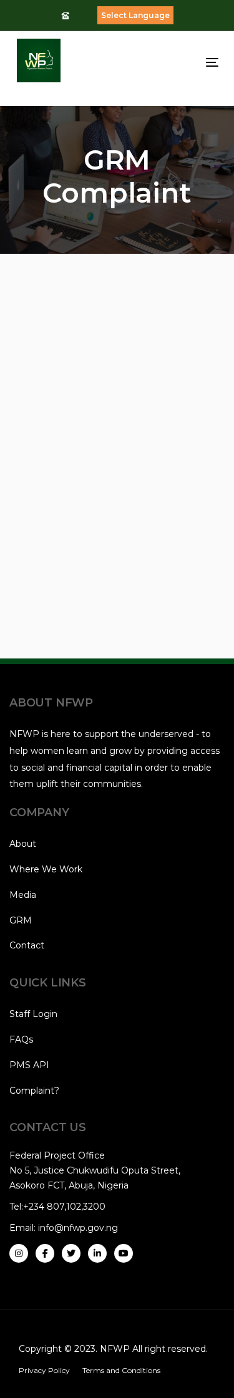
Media (22, 894)
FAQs (21, 1039)
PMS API (29, 1065)
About (22, 843)
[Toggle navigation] (184, 62)
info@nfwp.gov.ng (78, 1227)
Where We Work (45, 869)
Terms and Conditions (121, 1370)
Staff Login (33, 1014)
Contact (26, 945)
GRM (20, 920)
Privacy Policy (44, 1370)
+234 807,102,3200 (64, 1206)
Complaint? (34, 1090)
